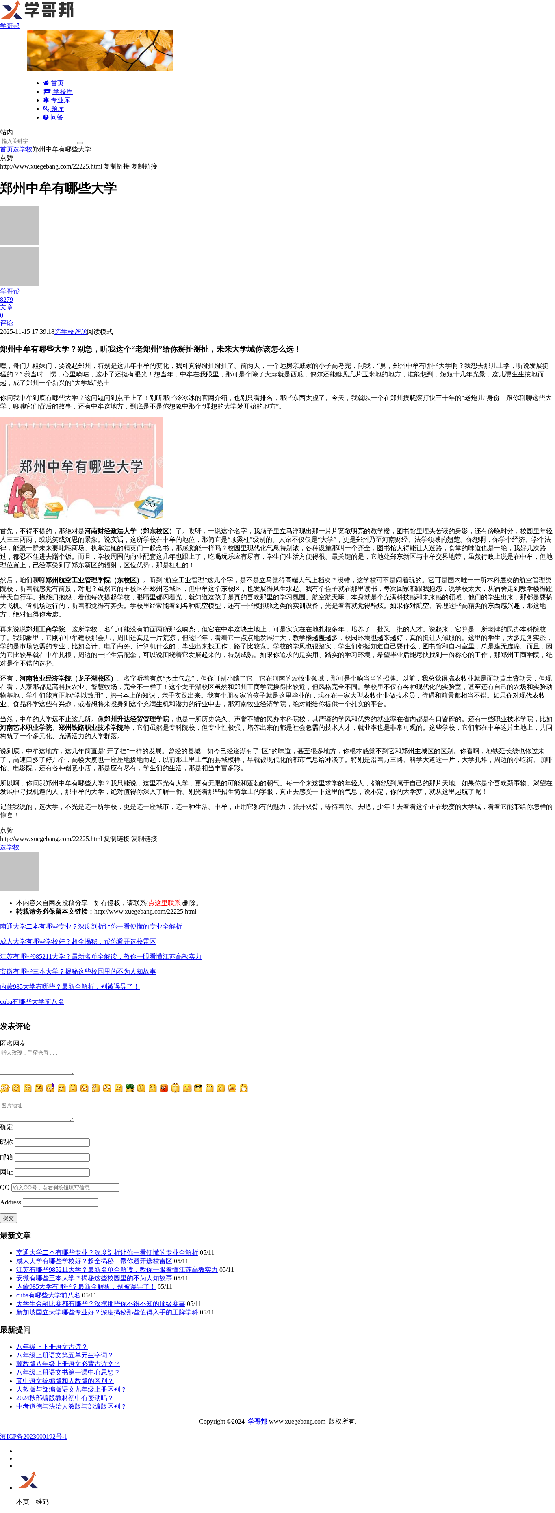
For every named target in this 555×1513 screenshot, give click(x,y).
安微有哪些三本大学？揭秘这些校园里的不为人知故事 (78, 971)
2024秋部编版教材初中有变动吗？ (65, 1397)
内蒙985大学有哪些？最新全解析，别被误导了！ (70, 986)
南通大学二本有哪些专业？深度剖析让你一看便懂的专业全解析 (91, 926)
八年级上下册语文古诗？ (52, 1346)
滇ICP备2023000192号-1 (33, 1436)
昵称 (6, 1142)
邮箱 (6, 1157)
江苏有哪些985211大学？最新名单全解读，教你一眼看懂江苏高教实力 (101, 956)
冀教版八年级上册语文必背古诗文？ (68, 1363)
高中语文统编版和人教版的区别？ (65, 1380)
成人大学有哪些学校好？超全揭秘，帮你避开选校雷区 (78, 941)
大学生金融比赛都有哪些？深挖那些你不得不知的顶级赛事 (100, 1303)
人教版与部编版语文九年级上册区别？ (71, 1389)
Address (11, 1202)
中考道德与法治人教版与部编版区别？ (71, 1406)
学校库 (62, 91)
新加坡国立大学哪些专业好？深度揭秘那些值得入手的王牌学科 (107, 1312)
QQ (5, 1187)
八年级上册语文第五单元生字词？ (65, 1355)
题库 (57, 108)
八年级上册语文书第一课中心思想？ (68, 1372)
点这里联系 (164, 902)
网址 (6, 1172)
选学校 (23, 149)
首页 (56, 83)
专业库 (59, 100)
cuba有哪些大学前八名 (32, 1001)
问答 (56, 117)
